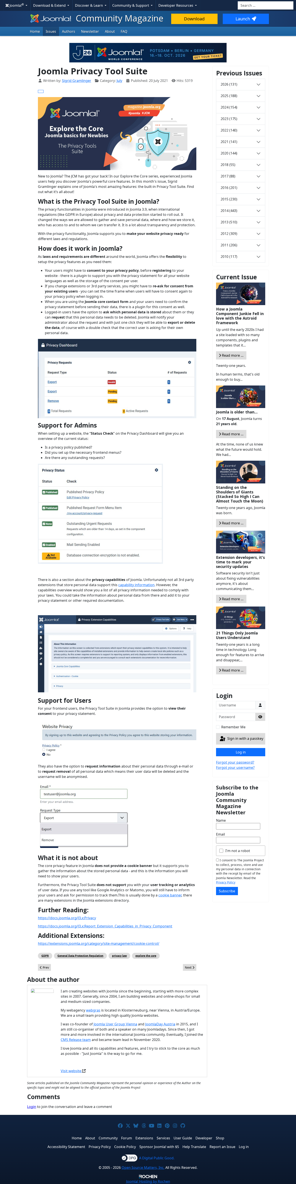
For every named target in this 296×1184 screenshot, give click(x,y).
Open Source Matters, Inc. (143, 1167)
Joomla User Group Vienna (115, 1024)
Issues (51, 31)
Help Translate (194, 1146)
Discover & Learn (89, 5)
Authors (68, 31)
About (110, 31)
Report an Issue (222, 1146)
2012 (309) (229, 233)
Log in (241, 752)
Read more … (232, 355)
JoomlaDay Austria (160, 1024)
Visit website (71, 1071)
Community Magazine (118, 18)
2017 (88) (228, 176)
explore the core (145, 956)
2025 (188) (229, 95)
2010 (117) (229, 256)
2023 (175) (229, 118)
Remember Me (233, 727)
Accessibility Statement (66, 1146)
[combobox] (265, 5)
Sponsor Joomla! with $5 (159, 1146)
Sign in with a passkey (244, 738)
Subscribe (227, 891)
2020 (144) (229, 153)
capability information (136, 584)
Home (35, 31)
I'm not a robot (237, 850)
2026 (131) (229, 84)
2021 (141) (229, 141)
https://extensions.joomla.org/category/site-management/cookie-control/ (98, 943)
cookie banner (169, 895)
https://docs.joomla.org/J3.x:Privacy (67, 918)
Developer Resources (176, 5)
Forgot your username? (235, 767)
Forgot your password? (235, 762)
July (119, 80)
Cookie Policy (125, 1146)
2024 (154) (229, 107)
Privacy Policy (225, 882)
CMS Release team (76, 1039)
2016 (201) (229, 187)
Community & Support (131, 5)
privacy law (119, 956)
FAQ (124, 31)
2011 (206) (229, 245)
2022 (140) (229, 130)
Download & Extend (50, 5)
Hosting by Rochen (148, 1181)
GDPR (45, 956)
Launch (243, 19)
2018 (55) (228, 164)
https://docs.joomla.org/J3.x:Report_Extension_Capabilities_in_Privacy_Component (105, 926)
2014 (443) (229, 210)
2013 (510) (229, 222)
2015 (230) (229, 199)
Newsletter (90, 31)
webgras (93, 1010)
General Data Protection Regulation (80, 956)
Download (194, 19)
